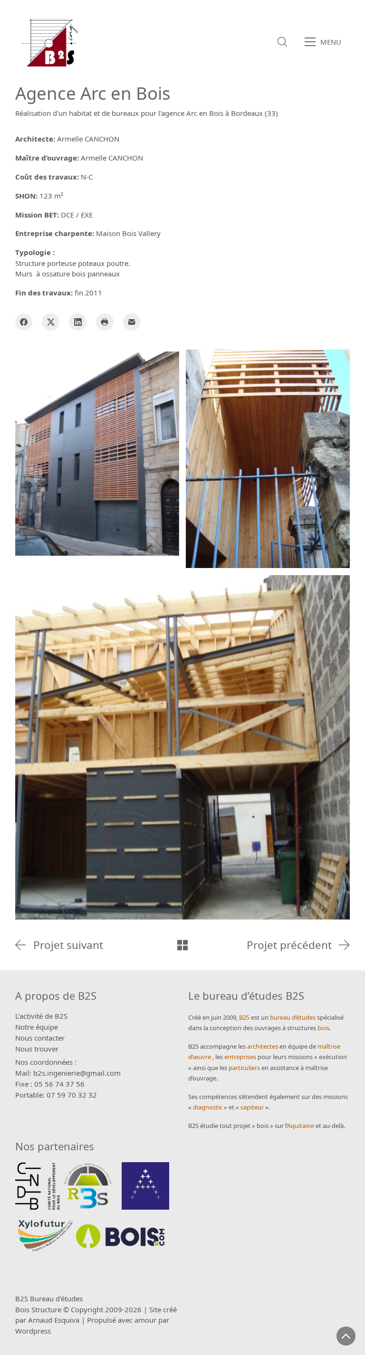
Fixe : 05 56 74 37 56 (50, 1084)
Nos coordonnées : (46, 1062)
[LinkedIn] (77, 322)
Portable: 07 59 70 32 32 (56, 1094)
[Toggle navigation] (326, 42)
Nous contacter (40, 1037)
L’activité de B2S (41, 1016)
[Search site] (282, 42)
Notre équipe (36, 1027)
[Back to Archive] (182, 945)
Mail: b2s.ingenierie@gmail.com (68, 1073)
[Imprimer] (105, 322)
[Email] (132, 322)
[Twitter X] (50, 322)
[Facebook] (24, 322)
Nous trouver (36, 1048)
